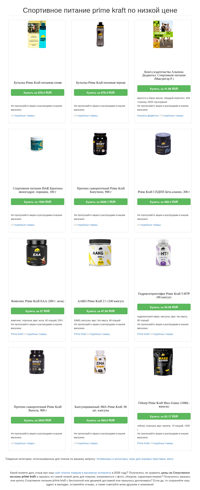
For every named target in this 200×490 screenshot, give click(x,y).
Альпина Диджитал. (148, 115)
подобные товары (24, 115)
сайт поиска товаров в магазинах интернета (83, 472)
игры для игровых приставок (147, 459)
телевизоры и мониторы (112, 459)
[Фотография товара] (36, 34)
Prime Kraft (17, 334)
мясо (170, 459)
